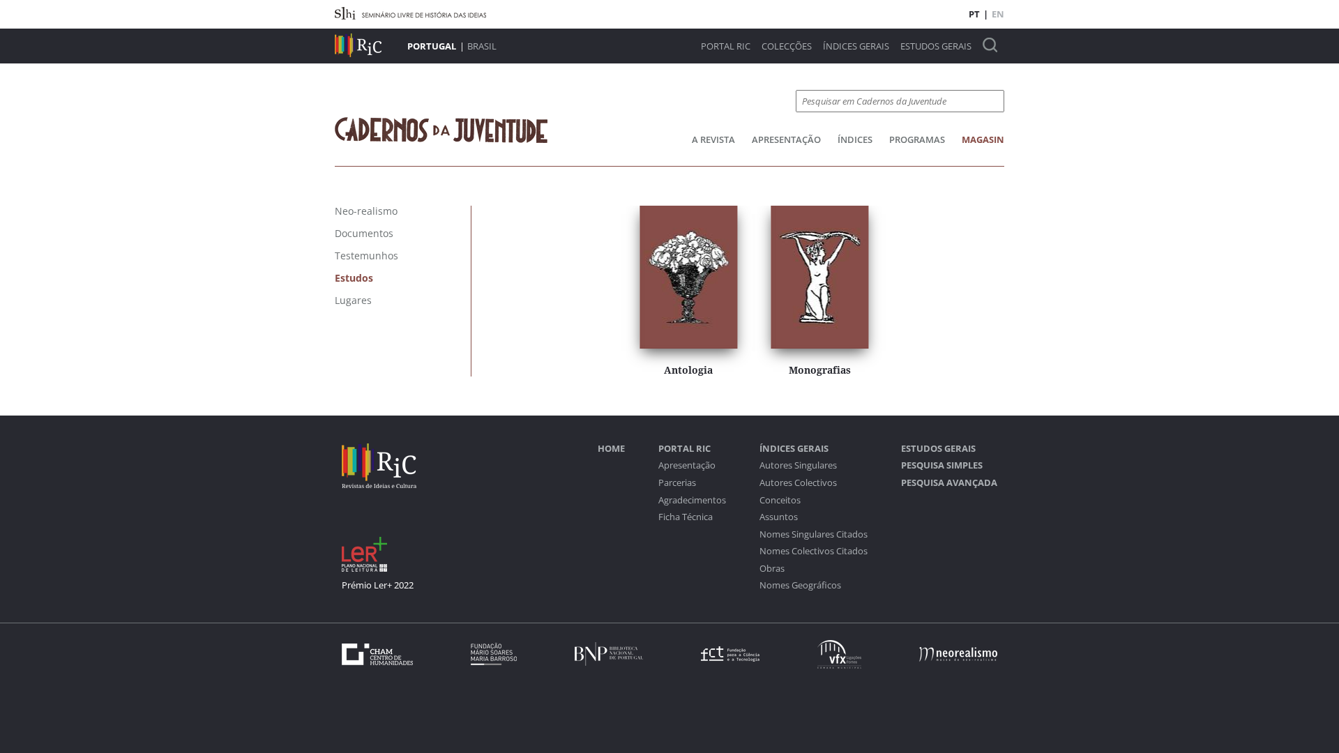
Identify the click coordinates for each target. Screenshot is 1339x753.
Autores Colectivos (798, 483)
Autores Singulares (798, 465)
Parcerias (677, 483)
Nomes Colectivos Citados (813, 551)
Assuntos (778, 517)
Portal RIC (725, 46)
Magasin (983, 139)
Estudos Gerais (935, 46)
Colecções (787, 46)
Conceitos (780, 500)
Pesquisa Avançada (949, 483)
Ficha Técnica (685, 517)
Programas (917, 139)
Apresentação (786, 139)
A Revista (713, 139)
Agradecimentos (692, 500)
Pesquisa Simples (942, 465)
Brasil (482, 46)
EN (998, 14)
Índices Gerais (856, 46)
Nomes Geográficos (800, 585)
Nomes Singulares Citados (813, 534)
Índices (855, 139)
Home (611, 448)
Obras (772, 568)
